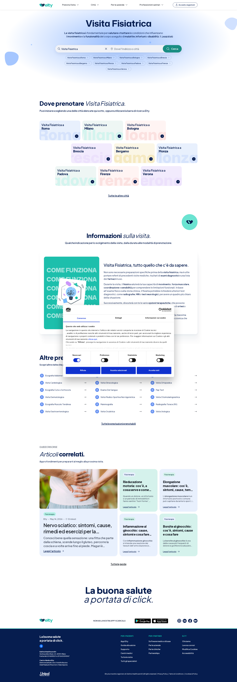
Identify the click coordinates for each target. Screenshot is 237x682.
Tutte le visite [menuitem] (127, 657)
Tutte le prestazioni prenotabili (118, 423)
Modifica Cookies (190, 649)
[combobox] (82, 49)
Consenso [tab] (81, 318)
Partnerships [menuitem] (154, 653)
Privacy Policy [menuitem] (163, 674)
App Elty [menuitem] (124, 641)
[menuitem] (70, 4)
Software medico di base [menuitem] (160, 641)
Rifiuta (83, 370)
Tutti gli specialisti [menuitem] (129, 661)
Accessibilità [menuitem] (188, 653)
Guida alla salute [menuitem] (128, 645)
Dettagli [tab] (118, 318)
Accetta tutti (154, 370)
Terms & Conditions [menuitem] (176, 674)
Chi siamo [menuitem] (186, 641)
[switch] (104, 360)
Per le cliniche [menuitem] (154, 649)
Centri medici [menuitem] (126, 653)
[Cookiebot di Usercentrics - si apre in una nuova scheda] (160, 310)
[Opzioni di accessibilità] (41, 646)
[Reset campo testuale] (106, 49)
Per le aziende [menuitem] (155, 645)
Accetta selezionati (118, 370)
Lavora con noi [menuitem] (188, 645)
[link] (119, 564)
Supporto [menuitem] (125, 649)
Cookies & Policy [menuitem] (191, 674)
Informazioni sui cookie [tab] (155, 318)
